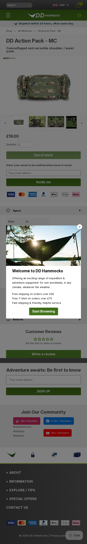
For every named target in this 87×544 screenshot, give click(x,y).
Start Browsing (43, 311)
